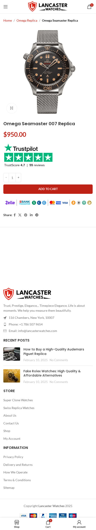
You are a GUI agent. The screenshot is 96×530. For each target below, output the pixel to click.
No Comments (59, 360)
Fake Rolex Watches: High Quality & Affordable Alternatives (52, 373)
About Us (9, 415)
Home (7, 20)
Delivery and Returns (18, 465)
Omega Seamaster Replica (60, 20)
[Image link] (27, 294)
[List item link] (48, 324)
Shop (6, 431)
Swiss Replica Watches (18, 408)
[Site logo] (48, 6)
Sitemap (9, 487)
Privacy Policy (13, 457)
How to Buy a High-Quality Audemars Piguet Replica (53, 351)
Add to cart (48, 189)
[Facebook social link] (14, 215)
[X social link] (20, 215)
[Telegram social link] (37, 215)
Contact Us (11, 423)
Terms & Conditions (17, 480)
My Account (11, 438)
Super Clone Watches (18, 400)
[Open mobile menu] (5, 6)
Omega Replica (27, 20)
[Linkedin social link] (31, 215)
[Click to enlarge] (12, 108)
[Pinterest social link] (26, 215)
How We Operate (15, 472)
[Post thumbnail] (11, 354)
